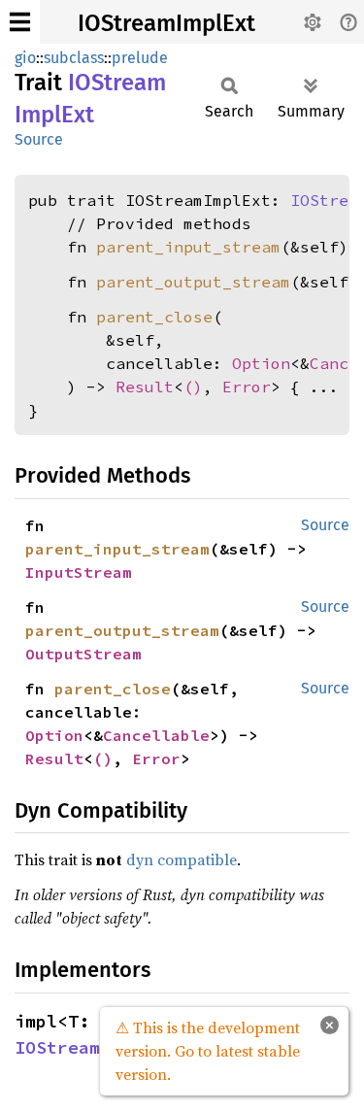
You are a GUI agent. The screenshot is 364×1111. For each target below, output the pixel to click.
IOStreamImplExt (166, 23)
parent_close (154, 316)
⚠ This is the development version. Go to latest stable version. (208, 1051)
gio (25, 58)
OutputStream (83, 653)
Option (261, 363)
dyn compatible (181, 859)
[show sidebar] (20, 22)
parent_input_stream (188, 246)
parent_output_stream (193, 281)
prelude (140, 58)
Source (39, 139)
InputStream (78, 572)
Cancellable (156, 735)
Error (246, 386)
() (193, 386)
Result (145, 386)
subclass (74, 58)
